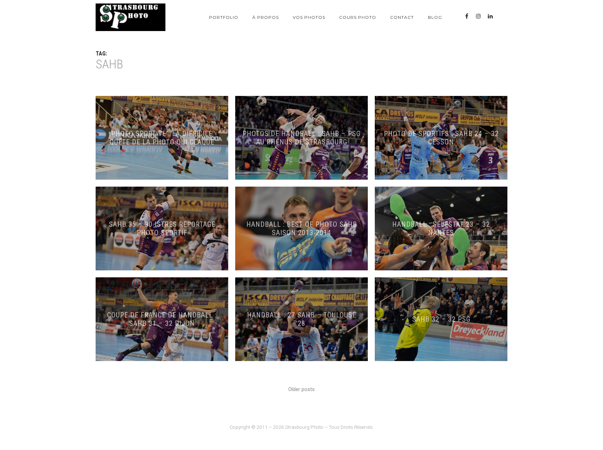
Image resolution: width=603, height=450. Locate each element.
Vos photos (309, 17)
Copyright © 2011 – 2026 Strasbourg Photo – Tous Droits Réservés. (302, 427)
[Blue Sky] (502, 16)
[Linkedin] (490, 16)
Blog (435, 17)
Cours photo (357, 17)
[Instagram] (478, 16)
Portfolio (223, 17)
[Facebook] (466, 16)
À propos (265, 17)
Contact (402, 17)
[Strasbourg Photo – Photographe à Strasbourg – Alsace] (130, 17)
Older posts (301, 389)
